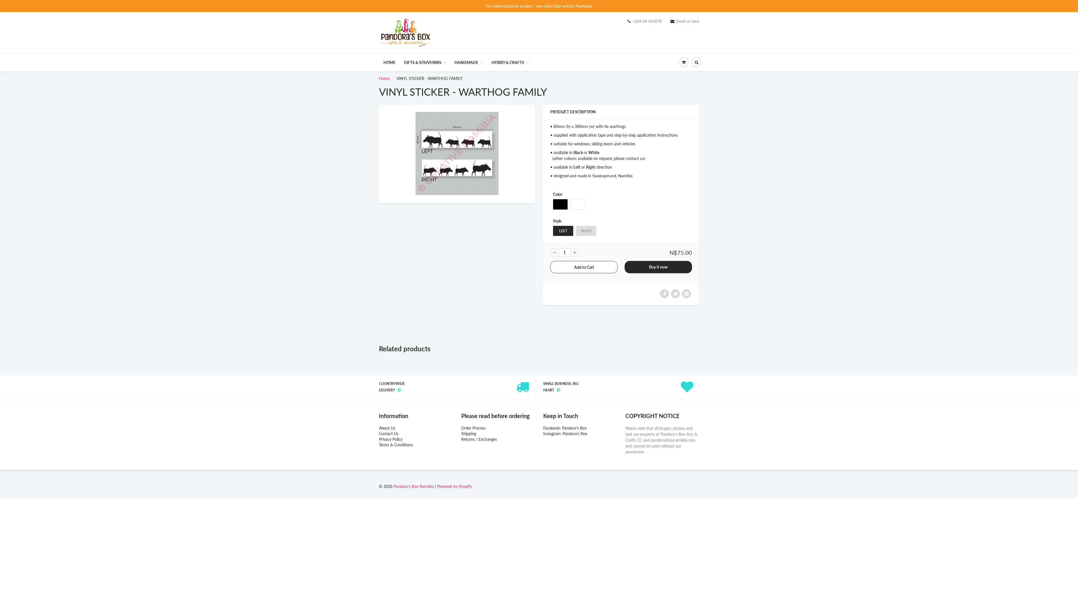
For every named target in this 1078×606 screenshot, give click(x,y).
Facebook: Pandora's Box (565, 428)
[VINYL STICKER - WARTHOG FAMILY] (457, 153)
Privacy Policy (391, 439)
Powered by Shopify (454, 486)
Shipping (468, 433)
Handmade (466, 62)
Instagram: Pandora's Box (565, 433)
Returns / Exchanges (479, 439)
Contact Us (388, 433)
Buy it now (658, 267)
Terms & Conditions (396, 444)
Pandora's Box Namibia (414, 486)
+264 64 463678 (647, 21)
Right (586, 231)
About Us (387, 428)
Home (389, 62)
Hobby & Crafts (508, 62)
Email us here (687, 21)
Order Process (473, 428)
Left (563, 231)
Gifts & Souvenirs (422, 62)
